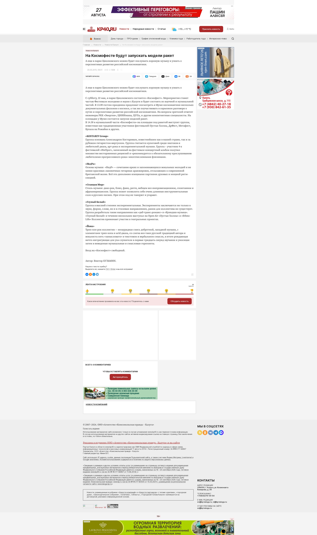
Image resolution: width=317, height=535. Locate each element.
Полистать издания (91, 429)
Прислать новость (211, 29)
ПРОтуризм (132, 38)
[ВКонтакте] (86, 274)
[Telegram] (97, 274)
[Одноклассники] (90, 274)
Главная (86, 45)
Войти (232, 29)
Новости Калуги (112, 45)
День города (117, 38)
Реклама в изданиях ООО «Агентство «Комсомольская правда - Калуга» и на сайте (131, 442)
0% (87, 292)
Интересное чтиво (218, 38)
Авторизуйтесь (120, 377)
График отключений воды (154, 38)
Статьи (162, 29)
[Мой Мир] (93, 274)
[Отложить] (118, 70)
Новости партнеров (147, 492)
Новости (124, 29)
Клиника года (176, 38)
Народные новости (143, 29)
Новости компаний (96, 404)
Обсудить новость (180, 301)
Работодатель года (196, 38)
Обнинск (91, 30)
